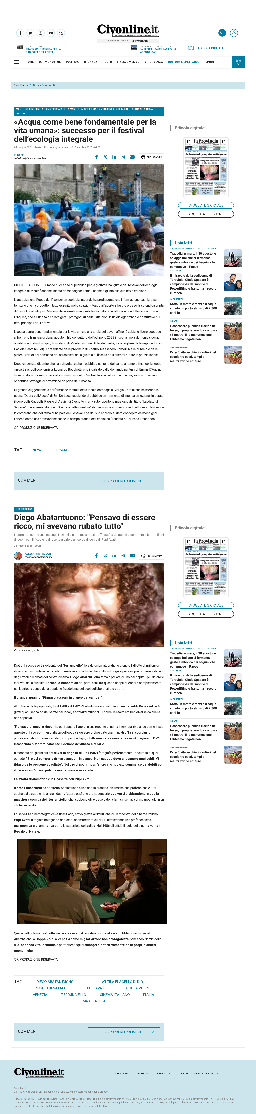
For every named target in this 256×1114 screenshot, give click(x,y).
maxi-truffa (94, 1001)
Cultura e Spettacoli (42, 85)
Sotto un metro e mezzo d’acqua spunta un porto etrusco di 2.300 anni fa (193, 308)
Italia (148, 995)
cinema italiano (115, 995)
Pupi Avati (96, 988)
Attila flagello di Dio (122, 982)
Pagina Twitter (30, 33)
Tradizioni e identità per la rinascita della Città (43, 51)
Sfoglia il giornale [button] (206, 205)
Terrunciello (73, 995)
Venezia (40, 995)
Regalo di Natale (50, 988)
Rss (61, 33)
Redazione (21, 155)
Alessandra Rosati (38, 553)
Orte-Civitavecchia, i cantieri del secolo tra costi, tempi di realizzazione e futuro (193, 356)
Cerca (222, 33)
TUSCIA (61, 450)
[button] (234, 33)
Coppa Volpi (137, 988)
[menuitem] (29, 62)
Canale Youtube (51, 33)
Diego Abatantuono (55, 982)
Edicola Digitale (211, 48)
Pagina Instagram (41, 33)
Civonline (19, 85)
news (37, 450)
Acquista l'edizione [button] (206, 214)
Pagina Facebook (20, 33)
